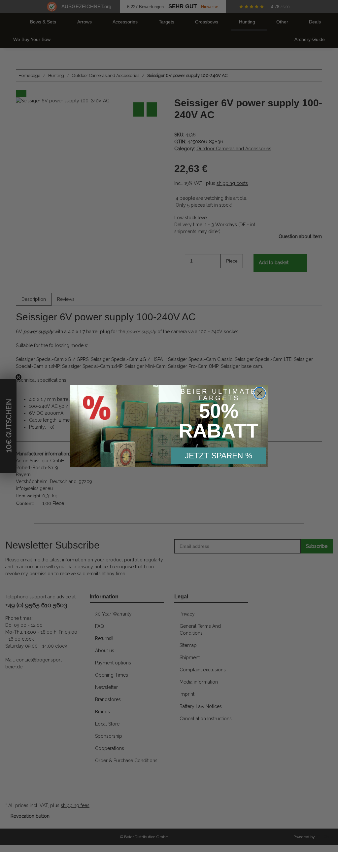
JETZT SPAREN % (218, 455)
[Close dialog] (259, 393)
